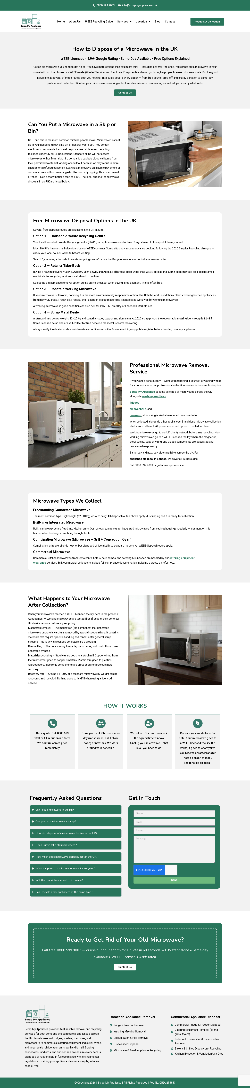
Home (61, 21)
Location (141, 21)
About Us (75, 21)
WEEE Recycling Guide (99, 21)
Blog (158, 21)
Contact (170, 21)
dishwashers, (138, 409)
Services (122, 21)
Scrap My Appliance (142, 391)
